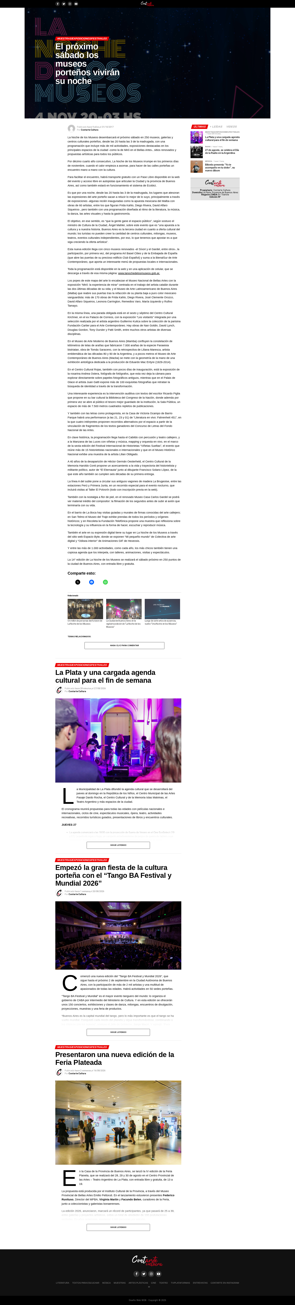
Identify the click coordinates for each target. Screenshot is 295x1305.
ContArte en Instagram (225, 1283)
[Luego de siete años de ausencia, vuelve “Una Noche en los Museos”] (162, 609)
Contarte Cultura (89, 130)
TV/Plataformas (180, 1283)
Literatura (62, 1283)
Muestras (120, 1283)
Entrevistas (200, 1283)
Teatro (163, 1283)
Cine (153, 1283)
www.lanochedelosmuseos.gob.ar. (139, 273)
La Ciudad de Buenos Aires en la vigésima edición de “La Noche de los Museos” (123, 624)
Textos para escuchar (85, 1283)
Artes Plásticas (138, 1283)
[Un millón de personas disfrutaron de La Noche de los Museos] (85, 609)
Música (106, 1283)
